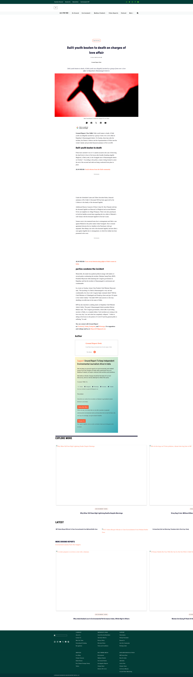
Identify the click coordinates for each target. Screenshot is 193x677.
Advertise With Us (102, 637)
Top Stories (96, 40)
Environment (101, 655)
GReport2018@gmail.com (98, 329)
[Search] (137, 13)
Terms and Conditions (103, 645)
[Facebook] (135, 2)
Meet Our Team (79, 640)
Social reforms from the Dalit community (97, 169)
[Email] (94, 352)
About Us (78, 635)
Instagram (92, 326)
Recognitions (79, 645)
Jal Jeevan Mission (124, 668)
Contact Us (78, 637)
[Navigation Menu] (55, 7)
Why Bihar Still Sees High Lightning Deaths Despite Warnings (101, 513)
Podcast (124, 13)
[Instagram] (132, 2)
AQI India (121, 660)
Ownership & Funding (81, 643)
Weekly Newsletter (124, 637)
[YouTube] (60, 642)
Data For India (123, 658)
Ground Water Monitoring (125, 671)
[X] (129, 2)
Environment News (101, 508)
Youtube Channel (58, 2)
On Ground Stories (102, 660)
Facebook (81, 326)
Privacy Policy (101, 640)
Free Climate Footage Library (83, 663)
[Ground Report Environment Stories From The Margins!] (96, 7)
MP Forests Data (123, 655)
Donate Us (67, 2)
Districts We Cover (102, 668)
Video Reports (113, 13)
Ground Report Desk (96, 62)
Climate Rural (101, 666)
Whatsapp (102, 326)
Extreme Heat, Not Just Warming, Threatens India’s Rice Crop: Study (171, 529)
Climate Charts (123, 666)
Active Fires (122, 663)
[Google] (68, 642)
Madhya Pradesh (102, 658)
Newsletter (76, 2)
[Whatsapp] (127, 2)
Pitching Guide (123, 645)
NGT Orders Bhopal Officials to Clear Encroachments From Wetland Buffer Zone (76, 529)
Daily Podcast (79, 660)
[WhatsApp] (55, 642)
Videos (77, 666)
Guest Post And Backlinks (104, 635)
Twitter (86, 326)
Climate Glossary (80, 658)
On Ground (75, 13)
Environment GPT (85, 2)
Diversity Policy (101, 643)
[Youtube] (138, 2)
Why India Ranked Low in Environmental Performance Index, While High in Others (101, 619)
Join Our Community (124, 643)
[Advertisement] (96, 25)
